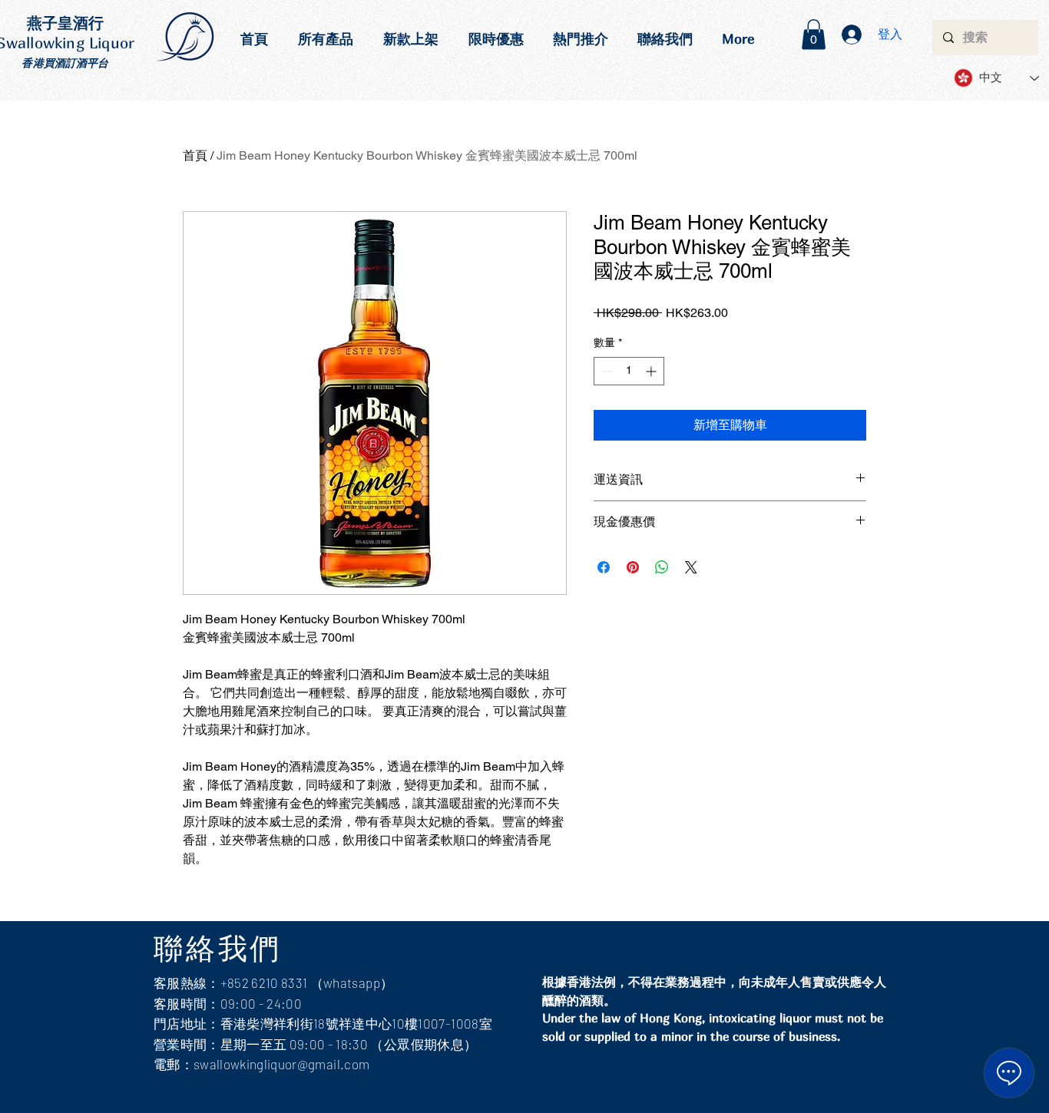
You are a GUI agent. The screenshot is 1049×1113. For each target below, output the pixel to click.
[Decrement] (605, 371)
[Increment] (652, 371)
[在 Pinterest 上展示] (633, 567)
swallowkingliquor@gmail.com (281, 1064)
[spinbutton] (629, 371)
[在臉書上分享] (603, 567)
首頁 (195, 155)
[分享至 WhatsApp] (662, 567)
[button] (813, 34)
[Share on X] (691, 567)
